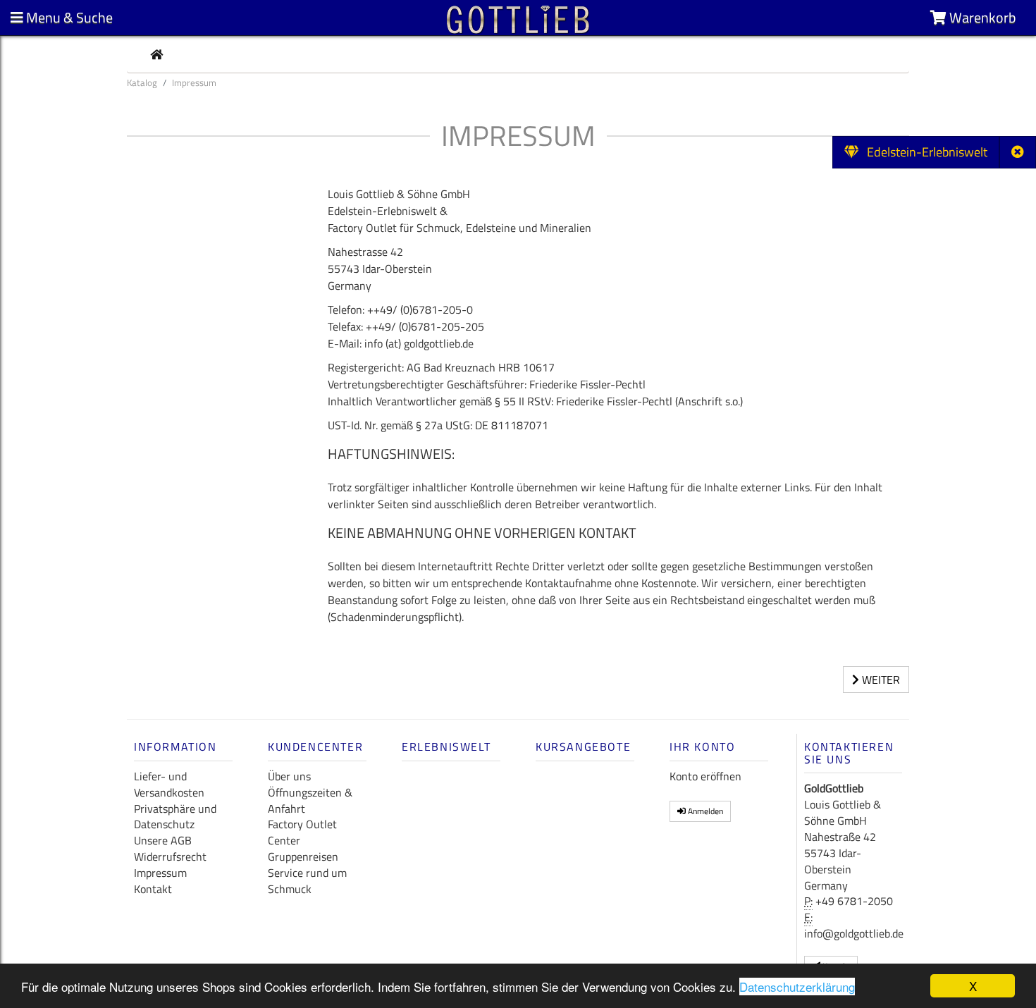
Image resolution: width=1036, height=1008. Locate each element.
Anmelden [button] (704, 811)
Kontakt (153, 888)
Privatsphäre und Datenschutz (175, 816)
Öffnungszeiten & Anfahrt (310, 800)
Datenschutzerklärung (797, 986)
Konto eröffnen (705, 776)
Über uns (289, 776)
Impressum (160, 872)
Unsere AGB (163, 840)
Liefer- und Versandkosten (169, 784)
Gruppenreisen (303, 856)
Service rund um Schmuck (307, 880)
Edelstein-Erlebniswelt (922, 151)
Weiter (879, 679)
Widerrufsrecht (170, 856)
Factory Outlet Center (302, 832)
